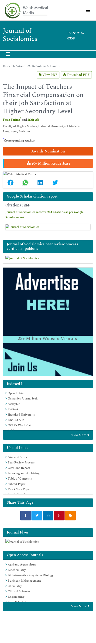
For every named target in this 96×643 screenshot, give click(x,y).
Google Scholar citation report (32, 196)
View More (79, 435)
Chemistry (14, 586)
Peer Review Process (21, 462)
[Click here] (48, 227)
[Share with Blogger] (70, 515)
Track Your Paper (19, 489)
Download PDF (78, 74)
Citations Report (18, 468)
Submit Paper (16, 484)
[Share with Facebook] (26, 515)
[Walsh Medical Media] (26, 10)
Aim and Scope (17, 457)
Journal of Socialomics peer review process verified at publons (42, 246)
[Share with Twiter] (37, 515)
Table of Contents (19, 478)
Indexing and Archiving (23, 473)
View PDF (49, 74)
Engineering (15, 596)
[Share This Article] (10, 182)
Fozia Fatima (11, 119)
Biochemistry (16, 570)
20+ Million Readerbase (50, 163)
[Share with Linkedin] (48, 515)
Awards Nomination (48, 151)
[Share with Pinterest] (59, 515)
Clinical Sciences (18, 591)
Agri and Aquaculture (21, 564)
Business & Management (24, 580)
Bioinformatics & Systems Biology (30, 575)
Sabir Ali (33, 119)
